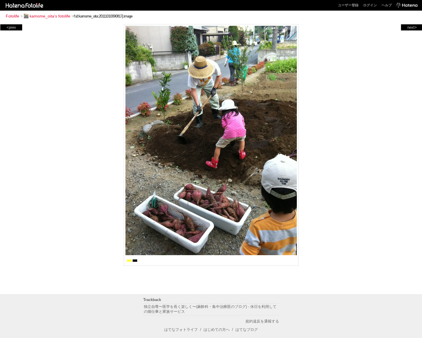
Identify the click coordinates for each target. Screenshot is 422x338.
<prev (11, 27)
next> (412, 27)
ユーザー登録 (348, 5)
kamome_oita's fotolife (50, 16)
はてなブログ (246, 329)
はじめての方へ (217, 329)
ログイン (370, 5)
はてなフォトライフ (181, 329)
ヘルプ (387, 5)
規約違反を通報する (262, 321)
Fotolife (12, 16)
